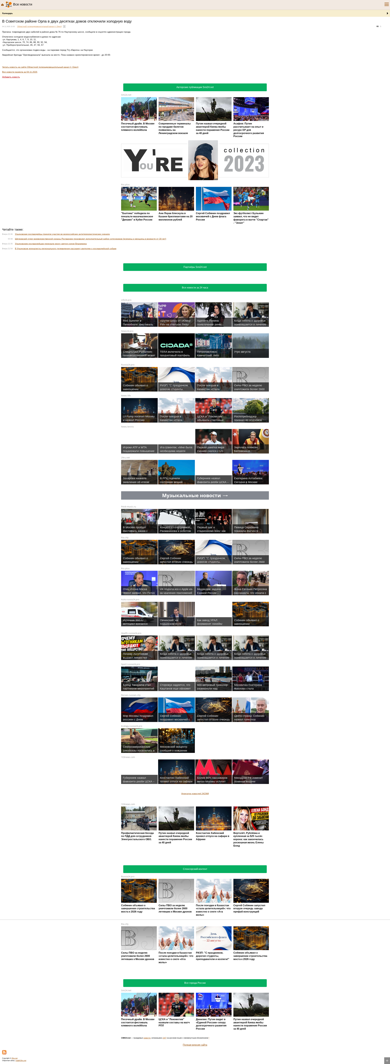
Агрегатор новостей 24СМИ (195, 834)
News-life (126, 435)
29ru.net (125, 497)
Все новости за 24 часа (195, 328)
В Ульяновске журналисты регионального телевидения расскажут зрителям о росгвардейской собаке (65, 289)
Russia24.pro (127, 405)
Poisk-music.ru (128, 546)
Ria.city (124, 577)
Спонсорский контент (195, 909)
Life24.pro (126, 340)
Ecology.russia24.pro (131, 766)
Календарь (7, 13)
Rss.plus (125, 184)
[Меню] (386, 4)
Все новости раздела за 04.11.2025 (19, 72)
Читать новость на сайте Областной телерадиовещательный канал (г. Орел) (40, 67)
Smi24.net (126, 94)
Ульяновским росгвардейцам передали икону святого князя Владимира (51, 284)
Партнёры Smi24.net (195, 307)
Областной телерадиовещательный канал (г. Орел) (39, 26)
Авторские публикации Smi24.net (195, 87)
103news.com (128, 797)
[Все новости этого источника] (64, 26)
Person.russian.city (130, 735)
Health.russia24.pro (131, 673)
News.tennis (127, 467)
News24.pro (127, 371)
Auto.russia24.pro (130, 639)
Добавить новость (11, 77)
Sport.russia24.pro (130, 704)
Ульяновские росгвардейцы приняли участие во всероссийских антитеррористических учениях (62, 274)
